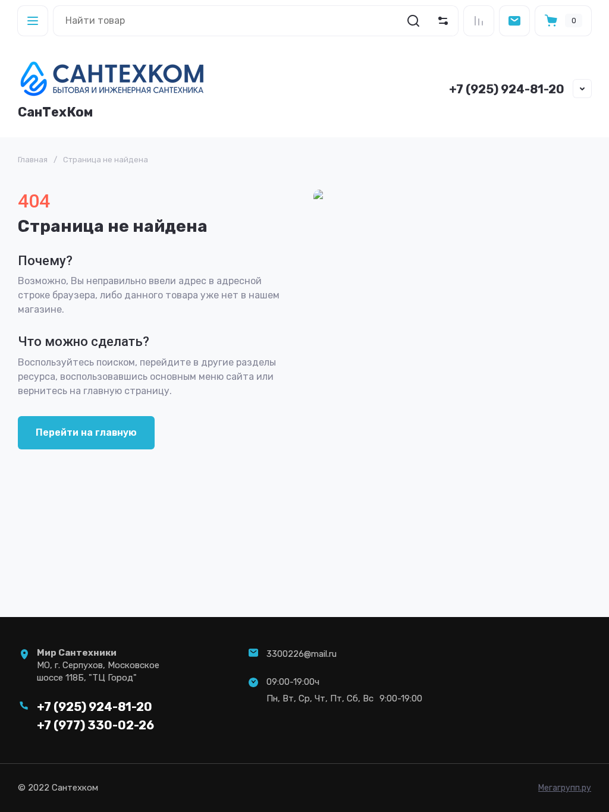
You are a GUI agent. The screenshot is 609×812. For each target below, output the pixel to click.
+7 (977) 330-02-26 (95, 725)
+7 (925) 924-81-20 (506, 89)
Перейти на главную (86, 432)
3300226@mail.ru (301, 654)
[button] (33, 21)
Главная (33, 159)
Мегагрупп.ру (564, 788)
